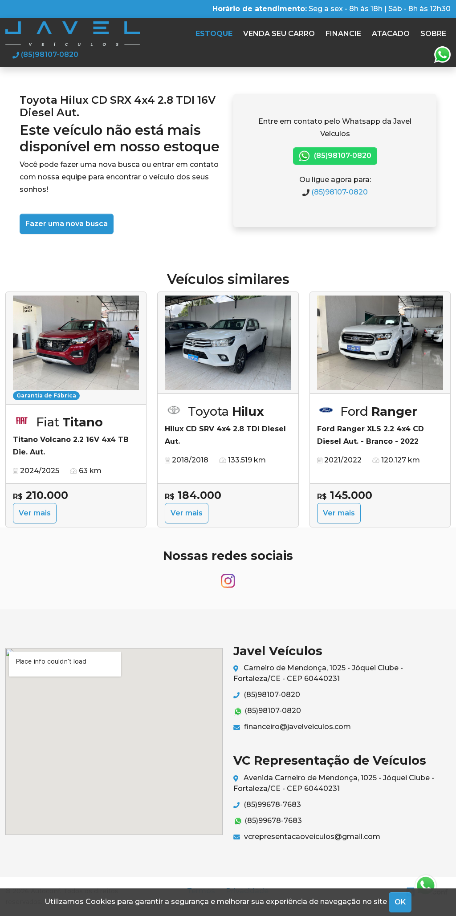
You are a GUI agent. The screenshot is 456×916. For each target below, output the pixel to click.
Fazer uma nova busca (66, 223)
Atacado (391, 33)
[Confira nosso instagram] (228, 576)
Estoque (213, 33)
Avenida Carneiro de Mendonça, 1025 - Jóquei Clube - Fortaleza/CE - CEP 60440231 (333, 783)
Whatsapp (442, 55)
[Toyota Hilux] (228, 343)
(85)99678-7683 (271, 804)
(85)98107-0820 (341, 155)
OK (400, 902)
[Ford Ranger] (380, 343)
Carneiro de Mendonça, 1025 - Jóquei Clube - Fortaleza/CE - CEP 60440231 (318, 673)
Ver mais (35, 513)
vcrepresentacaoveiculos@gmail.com (311, 836)
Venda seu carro (279, 33)
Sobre (433, 33)
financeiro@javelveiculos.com (296, 726)
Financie (343, 33)
